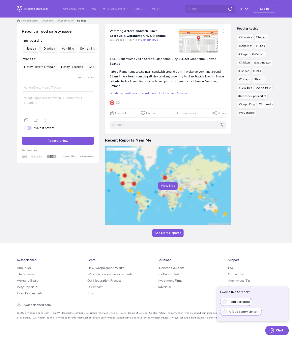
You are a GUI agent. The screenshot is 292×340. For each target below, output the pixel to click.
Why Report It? (28, 287)
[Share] (223, 31)
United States (31, 20)
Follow (151, 113)
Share (222, 113)
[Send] (221, 124)
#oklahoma (151, 93)
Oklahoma (48, 20)
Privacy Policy (117, 313)
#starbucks (117, 93)
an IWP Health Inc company (69, 313)
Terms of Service (137, 313)
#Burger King (246, 104)
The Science (25, 274)
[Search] (230, 9)
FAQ (231, 268)
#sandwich (183, 93)
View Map (168, 186)
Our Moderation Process (104, 280)
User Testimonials (30, 293)
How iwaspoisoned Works (106, 268)
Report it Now (58, 141)
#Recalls (261, 37)
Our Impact (95, 287)
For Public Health (170, 274)
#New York (245, 37)
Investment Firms (170, 280)
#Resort (259, 79)
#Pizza (257, 71)
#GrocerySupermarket (252, 96)
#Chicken (244, 62)
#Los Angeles (262, 62)
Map (93, 9)
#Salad (260, 46)
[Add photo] (26, 120)
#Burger (243, 54)
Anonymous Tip (239, 280)
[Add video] (36, 120)
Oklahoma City (65, 20)
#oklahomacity (134, 93)
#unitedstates (167, 93)
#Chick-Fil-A (263, 88)
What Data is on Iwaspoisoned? (109, 274)
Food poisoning (239, 302)
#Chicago (244, 79)
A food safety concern (244, 312)
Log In (264, 9)
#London (243, 71)
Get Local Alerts (74, 9)
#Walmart (258, 54)
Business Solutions (171, 268)
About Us (24, 268)
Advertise (165, 287)
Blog (90, 293)
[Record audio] (45, 120)
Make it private (44, 128)
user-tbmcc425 (149, 39)
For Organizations (114, 9)
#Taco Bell (245, 88)
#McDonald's (246, 113)
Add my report (187, 113)
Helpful (120, 113)
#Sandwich (245, 46)
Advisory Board (28, 280)
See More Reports (168, 233)
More (155, 9)
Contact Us (236, 274)
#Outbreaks (265, 104)
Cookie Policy (157, 313)
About (138, 9)
